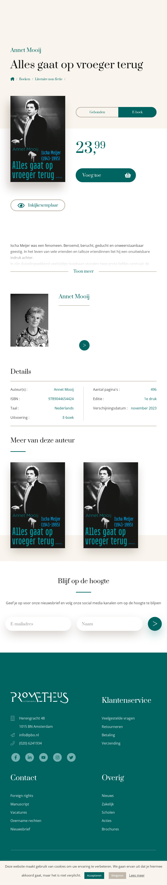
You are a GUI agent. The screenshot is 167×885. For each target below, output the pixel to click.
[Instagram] (57, 757)
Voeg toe (91, 175)
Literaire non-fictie (48, 79)
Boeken (24, 79)
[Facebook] (15, 757)
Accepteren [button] (94, 875)
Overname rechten (25, 820)
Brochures (110, 829)
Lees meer (137, 875)
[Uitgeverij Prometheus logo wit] (39, 697)
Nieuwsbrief (20, 829)
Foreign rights (21, 795)
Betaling (108, 735)
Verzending (111, 743)
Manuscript (19, 804)
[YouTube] (43, 757)
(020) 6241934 (30, 743)
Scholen (108, 812)
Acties (107, 820)
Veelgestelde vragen (118, 718)
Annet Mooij (25, 50)
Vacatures (18, 812)
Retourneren (112, 726)
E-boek (137, 112)
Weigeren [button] (117, 875)
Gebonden (97, 112)
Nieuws (108, 795)
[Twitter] (71, 757)
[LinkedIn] (29, 757)
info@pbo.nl (29, 735)
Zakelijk (108, 804)
